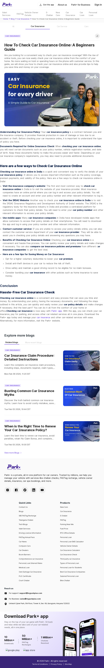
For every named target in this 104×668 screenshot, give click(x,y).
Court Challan (24, 580)
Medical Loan (24, 568)
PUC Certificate (25, 576)
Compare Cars (25, 546)
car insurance (23, 19)
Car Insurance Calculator (70, 550)
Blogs (21, 511)
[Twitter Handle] (25, 490)
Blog (12, 19)
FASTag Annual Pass (27, 537)
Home (5, 19)
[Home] (7, 5)
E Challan (63, 516)
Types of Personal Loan (69, 563)
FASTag (63, 520)
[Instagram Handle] (7, 490)
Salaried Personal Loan (69, 576)
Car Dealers (23, 550)
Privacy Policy (56, 664)
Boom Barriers (24, 555)
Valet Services (24, 529)
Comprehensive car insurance (31, 559)
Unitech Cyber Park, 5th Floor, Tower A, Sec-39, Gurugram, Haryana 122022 (39, 603)
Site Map (68, 664)
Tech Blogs (23, 524)
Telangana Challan (26, 520)
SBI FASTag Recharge (27, 516)
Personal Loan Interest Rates (30, 563)
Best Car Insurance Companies (72, 572)
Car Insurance (66, 511)
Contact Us (23, 507)
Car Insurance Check (68, 555)
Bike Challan (65, 580)
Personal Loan (66, 537)
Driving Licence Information (30, 533)
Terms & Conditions (40, 664)
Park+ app (56, 311)
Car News (23, 542)
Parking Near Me (67, 524)
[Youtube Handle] (42, 490)
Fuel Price (64, 529)
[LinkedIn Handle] (33, 490)
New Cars (64, 507)
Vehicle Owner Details (69, 546)
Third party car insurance (70, 559)
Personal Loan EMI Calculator (72, 542)
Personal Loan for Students (71, 568)
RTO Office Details (67, 533)
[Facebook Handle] (16, 490)
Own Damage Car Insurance (30, 572)
